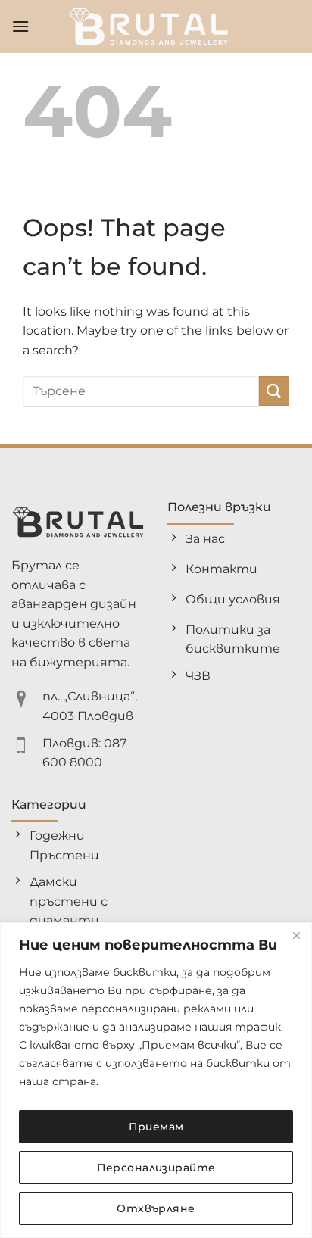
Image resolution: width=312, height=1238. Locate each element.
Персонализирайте (156, 1167)
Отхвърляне (156, 1208)
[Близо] (296, 935)
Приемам (156, 1127)
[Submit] (274, 391)
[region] (156, 1080)
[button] (20, 26)
